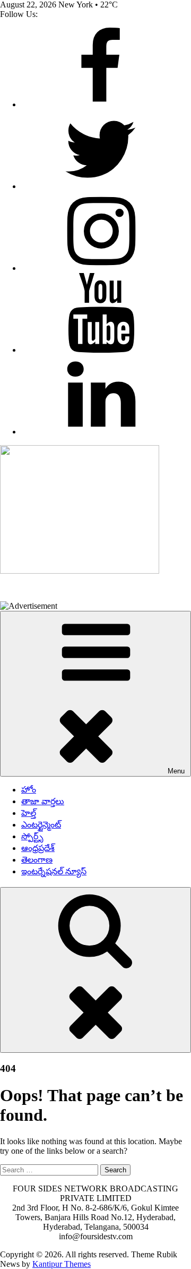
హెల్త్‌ (28, 812)
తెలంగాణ (37, 859)
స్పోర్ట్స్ (32, 836)
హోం (28, 789)
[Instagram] (100, 267)
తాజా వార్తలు (42, 801)
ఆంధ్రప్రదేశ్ (38, 848)
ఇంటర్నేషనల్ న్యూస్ (53, 871)
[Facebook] (100, 104)
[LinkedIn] (100, 431)
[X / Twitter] (100, 186)
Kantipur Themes (61, 1263)
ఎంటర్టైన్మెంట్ (41, 824)
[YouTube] (100, 349)
